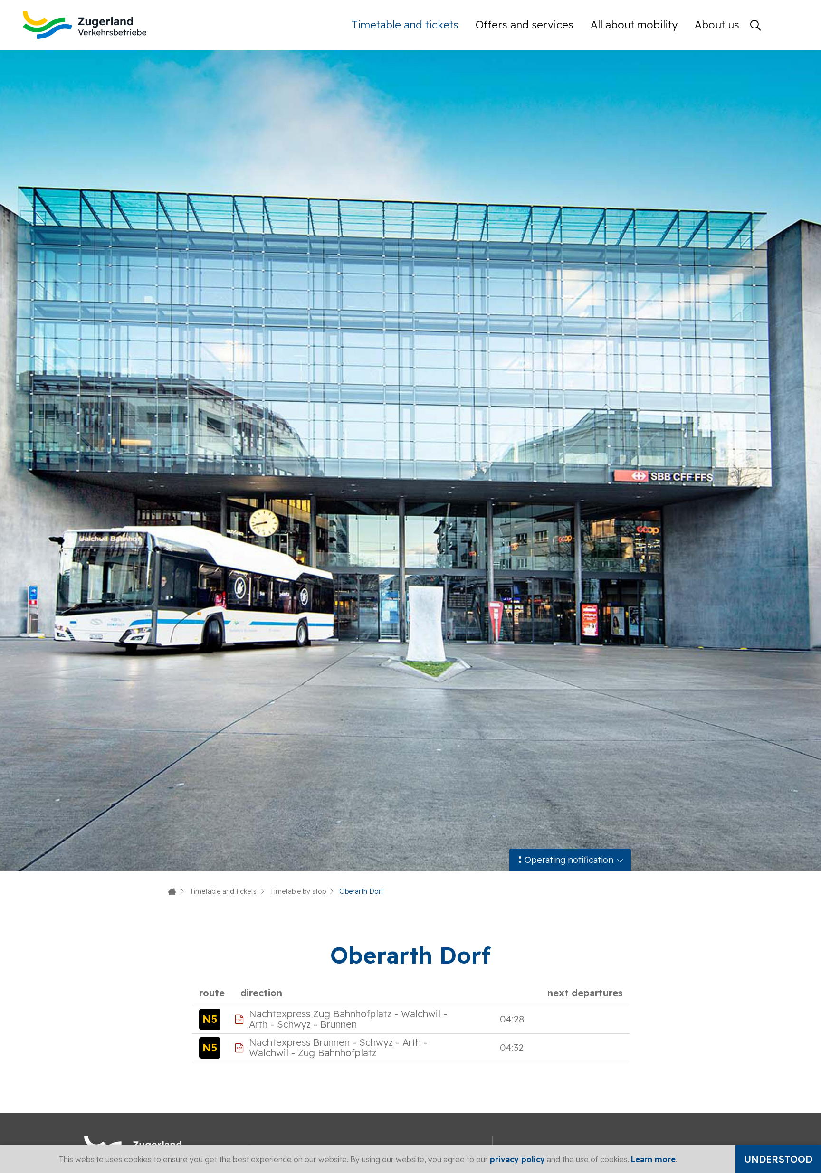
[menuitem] (409, 25)
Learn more (653, 1159)
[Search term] (755, 25)
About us (717, 24)
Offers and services (524, 24)
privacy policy (517, 1159)
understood (778, 1159)
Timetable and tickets (405, 24)
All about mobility (634, 24)
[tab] (570, 860)
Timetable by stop (298, 891)
